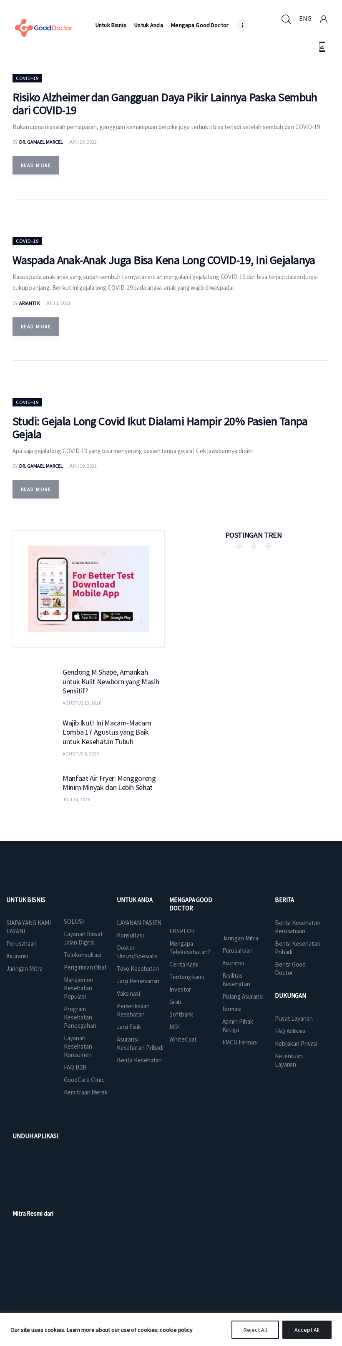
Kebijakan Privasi (296, 1043)
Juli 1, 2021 (57, 303)
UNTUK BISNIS (25, 900)
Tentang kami (186, 977)
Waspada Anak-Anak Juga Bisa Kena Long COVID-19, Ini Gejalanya (164, 259)
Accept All (306, 1330)
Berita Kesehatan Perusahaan (297, 927)
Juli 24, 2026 (76, 799)
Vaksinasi (128, 993)
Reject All (255, 1330)
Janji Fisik (129, 1027)
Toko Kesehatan (138, 968)
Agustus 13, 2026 (82, 703)
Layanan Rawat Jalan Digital (83, 938)
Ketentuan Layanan (289, 1060)
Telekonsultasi (82, 955)
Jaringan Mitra (24, 968)
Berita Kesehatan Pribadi (297, 948)
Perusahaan (21, 943)
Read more (36, 165)
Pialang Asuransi (243, 996)
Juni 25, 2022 (82, 142)
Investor (180, 989)
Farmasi (231, 1009)
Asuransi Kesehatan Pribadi (140, 1043)
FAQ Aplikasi (290, 1031)
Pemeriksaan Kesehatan (133, 1010)
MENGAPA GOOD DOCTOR (190, 904)
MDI (174, 1027)
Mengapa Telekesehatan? (189, 948)
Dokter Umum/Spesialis (137, 952)
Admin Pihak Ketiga (237, 1025)
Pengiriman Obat (85, 967)
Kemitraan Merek (86, 1092)
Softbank (181, 1014)
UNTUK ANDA (135, 900)
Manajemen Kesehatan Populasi (78, 988)
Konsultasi (130, 935)
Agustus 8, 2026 (81, 753)
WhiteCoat (183, 1039)
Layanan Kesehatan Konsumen (78, 1046)
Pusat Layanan (294, 1018)
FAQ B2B (75, 1067)
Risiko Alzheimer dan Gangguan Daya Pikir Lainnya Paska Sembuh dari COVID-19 (165, 103)
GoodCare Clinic (84, 1080)
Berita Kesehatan (139, 1060)
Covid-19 (27, 78)
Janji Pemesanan (138, 981)
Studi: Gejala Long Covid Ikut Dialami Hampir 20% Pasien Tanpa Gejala (160, 427)
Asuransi (17, 956)
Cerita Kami (184, 964)
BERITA (284, 900)
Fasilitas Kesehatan (236, 980)
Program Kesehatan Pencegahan (80, 1017)
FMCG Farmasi (240, 1042)
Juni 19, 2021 (82, 466)
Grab (175, 1002)
